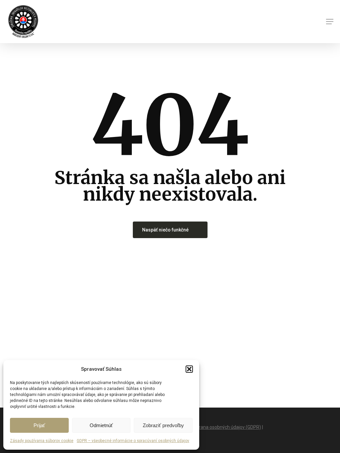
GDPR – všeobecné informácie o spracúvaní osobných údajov (133, 440)
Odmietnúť (101, 425)
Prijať (39, 425)
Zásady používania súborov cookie (41, 440)
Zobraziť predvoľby (163, 425)
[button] (189, 369)
